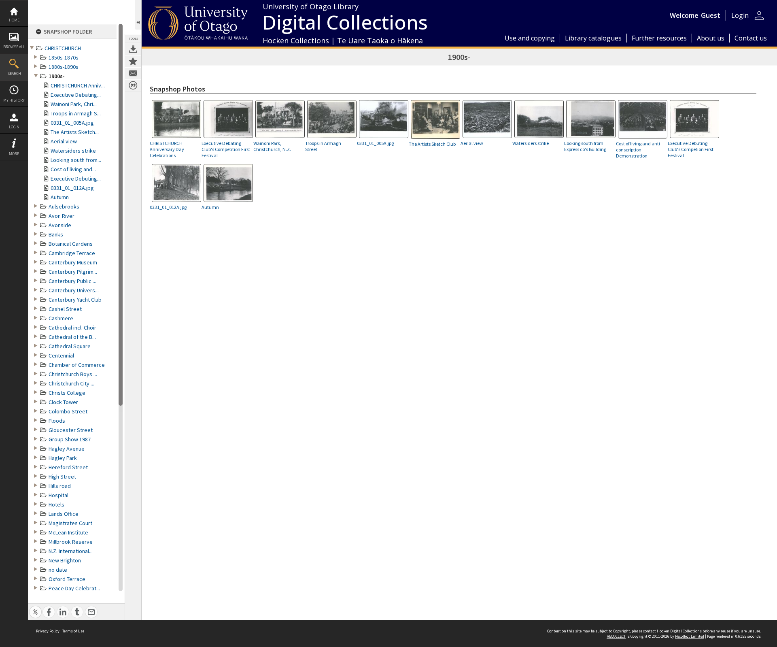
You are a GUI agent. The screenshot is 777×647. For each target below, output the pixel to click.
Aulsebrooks (64, 206)
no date (58, 569)
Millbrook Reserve (71, 541)
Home (14, 20)
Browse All (14, 46)
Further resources (659, 38)
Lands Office (64, 513)
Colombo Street (68, 411)
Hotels (56, 504)
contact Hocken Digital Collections (672, 631)
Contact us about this (133, 73)
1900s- (57, 76)
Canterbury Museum (73, 262)
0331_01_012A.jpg (72, 188)
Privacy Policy (47, 631)
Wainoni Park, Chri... (74, 104)
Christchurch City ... (71, 383)
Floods (57, 420)
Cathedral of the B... (72, 337)
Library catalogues (593, 38)
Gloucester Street (71, 430)
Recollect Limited (689, 636)
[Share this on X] (35, 607)
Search (14, 73)
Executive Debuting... (76, 178)
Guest (710, 15)
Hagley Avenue (67, 448)
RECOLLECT (616, 636)
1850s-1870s (64, 57)
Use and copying (530, 38)
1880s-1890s (64, 66)
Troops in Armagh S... (76, 113)
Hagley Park (63, 458)
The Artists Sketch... (75, 132)
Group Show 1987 (70, 439)
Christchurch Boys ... (73, 374)
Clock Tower (63, 402)
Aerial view (64, 141)
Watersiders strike (73, 150)
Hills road (60, 486)
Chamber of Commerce (77, 364)
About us (710, 38)
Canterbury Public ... (72, 281)
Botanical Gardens (71, 243)
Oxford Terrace (67, 579)
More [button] (14, 153)
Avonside (60, 225)
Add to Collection (133, 61)
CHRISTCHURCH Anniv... (78, 85)
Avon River (61, 215)
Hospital (58, 495)
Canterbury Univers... (74, 290)
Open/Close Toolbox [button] (138, 15)
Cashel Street (65, 309)
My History (14, 100)
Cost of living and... (73, 169)
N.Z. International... (71, 551)
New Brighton (65, 560)
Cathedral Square (70, 346)
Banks (56, 234)
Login (14, 127)
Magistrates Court (70, 523)
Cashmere (61, 318)
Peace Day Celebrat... (74, 588)
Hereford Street (68, 467)
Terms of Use (73, 631)
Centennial (61, 355)
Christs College (67, 392)
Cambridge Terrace (72, 253)
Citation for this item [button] (133, 85)
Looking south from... (76, 160)
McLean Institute (68, 532)
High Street (62, 476)
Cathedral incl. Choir (72, 327)
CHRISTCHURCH (63, 48)
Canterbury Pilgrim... (73, 271)
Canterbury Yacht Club (75, 299)
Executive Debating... (76, 94)
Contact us (751, 38)
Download (133, 49)
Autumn (60, 197)
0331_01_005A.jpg (72, 122)
